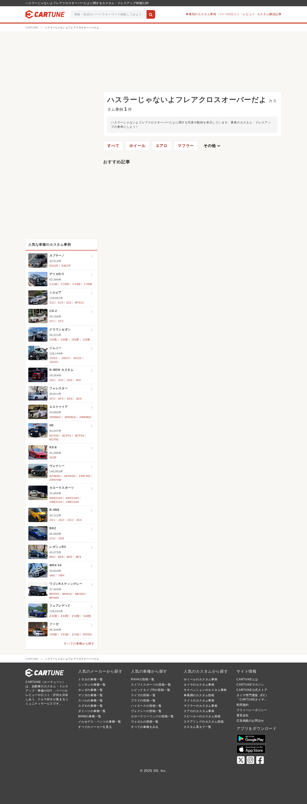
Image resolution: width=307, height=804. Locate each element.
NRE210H (56, 498)
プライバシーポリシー (251, 710)
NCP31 (66, 435)
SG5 (69, 398)
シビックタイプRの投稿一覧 (150, 690)
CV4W (76, 284)
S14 (60, 302)
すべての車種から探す (79, 643)
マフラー (186, 146)
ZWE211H (56, 501)
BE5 (52, 556)
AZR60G (55, 476)
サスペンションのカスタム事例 (205, 690)
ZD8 (61, 538)
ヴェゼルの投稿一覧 (145, 721)
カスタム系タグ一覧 (197, 727)
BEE (69, 556)
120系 (86, 339)
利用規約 (242, 705)
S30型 (87, 616)
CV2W (65, 284)
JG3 (70, 519)
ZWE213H (72, 501)
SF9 (60, 398)
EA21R (66, 265)
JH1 (52, 380)
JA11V (65, 358)
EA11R (53, 265)
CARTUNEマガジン (250, 684)
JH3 (69, 380)
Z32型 (53, 616)
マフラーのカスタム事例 (201, 705)
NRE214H (72, 498)
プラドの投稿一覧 (143, 700)
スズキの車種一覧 (90, 705)
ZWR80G (85, 417)
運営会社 (242, 715)
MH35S (80, 593)
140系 (64, 339)
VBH (61, 575)
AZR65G (70, 476)
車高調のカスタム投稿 (199, 695)
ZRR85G (70, 417)
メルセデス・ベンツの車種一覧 (99, 721)
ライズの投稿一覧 (143, 695)
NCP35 (54, 439)
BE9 (60, 556)
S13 (51, 302)
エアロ (162, 146)
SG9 (79, 398)
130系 (53, 339)
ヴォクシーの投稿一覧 (146, 711)
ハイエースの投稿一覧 (146, 705)
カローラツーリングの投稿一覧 (152, 716)
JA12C (77, 358)
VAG (52, 575)
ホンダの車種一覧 (90, 690)
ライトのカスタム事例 (199, 700)
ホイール (137, 146)
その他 (212, 146)
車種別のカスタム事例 (201, 14)
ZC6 (52, 538)
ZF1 (52, 321)
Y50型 (53, 634)
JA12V (53, 361)
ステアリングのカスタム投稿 (204, 721)
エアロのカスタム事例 (199, 711)
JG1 (52, 519)
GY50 (75, 634)
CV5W (88, 284)
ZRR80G (55, 417)
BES (78, 556)
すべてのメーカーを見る (95, 727)
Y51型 (65, 634)
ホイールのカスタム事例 (201, 679)
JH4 (78, 380)
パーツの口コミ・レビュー (236, 14)
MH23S (54, 593)
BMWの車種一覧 (89, 716)
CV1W (53, 284)
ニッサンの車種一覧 (92, 684)
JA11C (53, 358)
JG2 (61, 519)
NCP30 (54, 435)
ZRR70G (85, 476)
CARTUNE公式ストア (251, 690)
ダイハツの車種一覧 (92, 711)
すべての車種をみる (145, 727)
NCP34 (79, 435)
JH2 (60, 380)
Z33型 (65, 616)
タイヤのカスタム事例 (199, 684)
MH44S (54, 597)
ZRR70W (55, 479)
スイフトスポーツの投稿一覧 (151, 684)
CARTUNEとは (247, 679)
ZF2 (60, 321)
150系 (75, 339)
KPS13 (79, 302)
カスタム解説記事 (269, 14)
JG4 (79, 519)
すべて (113, 146)
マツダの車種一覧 (90, 695)
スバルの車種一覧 (90, 700)
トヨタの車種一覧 (90, 679)
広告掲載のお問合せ (250, 720)
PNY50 (87, 634)
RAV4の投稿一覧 (142, 679)
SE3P (53, 457)
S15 (68, 302)
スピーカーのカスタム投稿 (202, 716)
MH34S (67, 593)
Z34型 (76, 616)
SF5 (52, 398)
